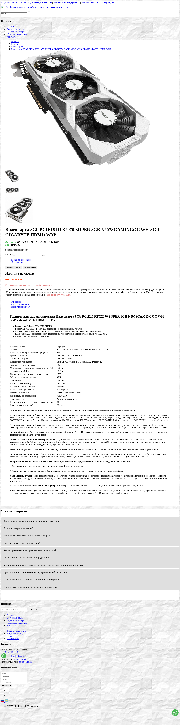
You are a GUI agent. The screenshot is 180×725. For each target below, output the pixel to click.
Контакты (11, 37)
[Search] (29, 11)
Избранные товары (16, 633)
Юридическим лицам (17, 34)
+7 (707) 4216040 (10, 652)
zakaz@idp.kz (25, 662)
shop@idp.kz (20, 659)
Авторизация (13, 638)
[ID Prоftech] (34, 7)
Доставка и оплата (15, 29)
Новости (11, 636)
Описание (16, 302)
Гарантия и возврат (16, 32)
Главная (10, 26)
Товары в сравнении (16, 631)
